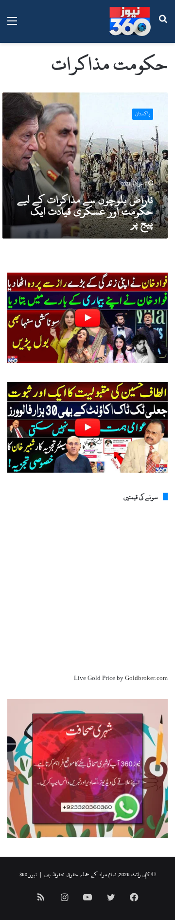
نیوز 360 (28, 874)
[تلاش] (163, 25)
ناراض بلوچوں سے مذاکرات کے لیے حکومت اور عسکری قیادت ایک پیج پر (85, 211)
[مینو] (12, 25)
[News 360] (130, 21)
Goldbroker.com (146, 678)
